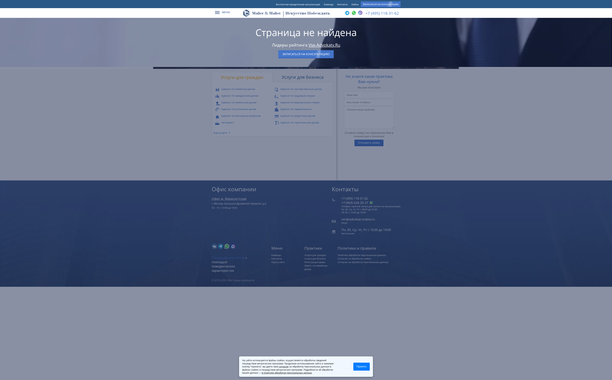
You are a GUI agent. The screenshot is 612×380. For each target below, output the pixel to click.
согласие (283, 366)
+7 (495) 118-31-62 (382, 13)
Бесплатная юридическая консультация (298, 4)
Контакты (342, 4)
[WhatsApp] (353, 13)
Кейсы (355, 4)
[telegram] (347, 13)
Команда (328, 4)
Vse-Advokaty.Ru (324, 45)
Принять (362, 366)
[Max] (359, 13)
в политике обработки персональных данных (287, 372)
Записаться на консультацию (381, 4)
